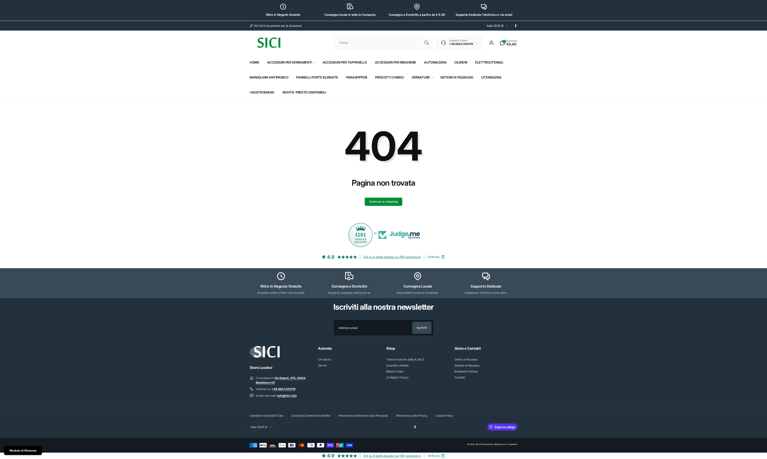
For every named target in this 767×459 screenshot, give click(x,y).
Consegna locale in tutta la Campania (350, 15)
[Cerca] (427, 43)
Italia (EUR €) (495, 25)
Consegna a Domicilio (349, 286)
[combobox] (384, 43)
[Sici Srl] (265, 356)
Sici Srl (478, 444)
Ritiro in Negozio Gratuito (283, 15)
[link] (276, 26)
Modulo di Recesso (23, 450)
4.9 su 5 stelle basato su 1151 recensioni (392, 257)
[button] (508, 43)
